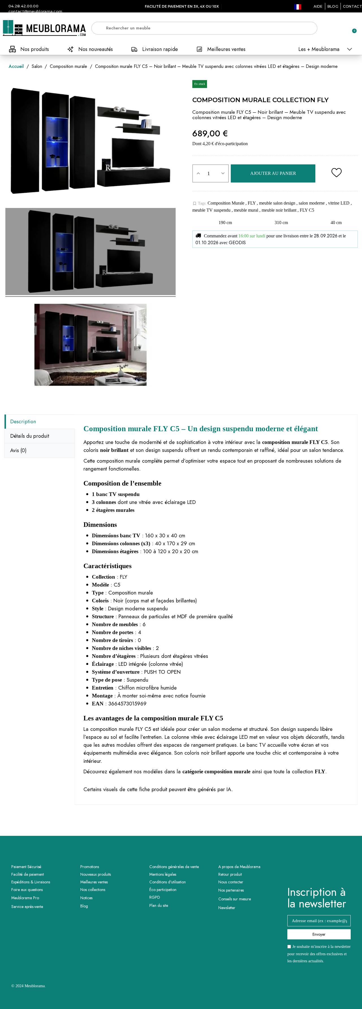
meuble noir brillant (280, 210)
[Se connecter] (332, 28)
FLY (252, 203)
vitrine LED (339, 203)
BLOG (332, 6)
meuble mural (246, 210)
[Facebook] (311, 871)
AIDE (318, 6)
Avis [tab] (18, 450)
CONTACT (352, 6)
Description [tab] (23, 421)
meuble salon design (277, 203)
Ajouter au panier (273, 173)
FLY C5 (307, 210)
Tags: (199, 203)
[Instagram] (327, 871)
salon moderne (312, 203)
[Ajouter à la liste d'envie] (336, 173)
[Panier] (352, 28)
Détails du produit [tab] (29, 436)
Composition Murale (226, 203)
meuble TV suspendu (212, 210)
